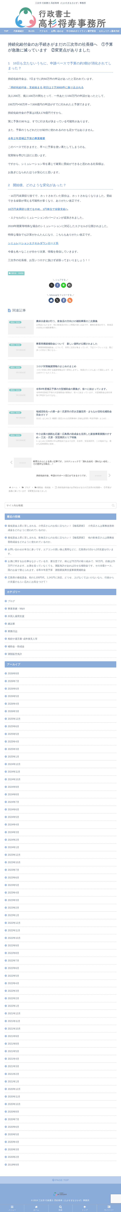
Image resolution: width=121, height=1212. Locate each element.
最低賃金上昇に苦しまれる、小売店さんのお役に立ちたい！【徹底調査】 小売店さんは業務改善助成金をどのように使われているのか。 (61, 527)
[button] (69, 285)
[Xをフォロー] (57, 300)
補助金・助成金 (17, 273)
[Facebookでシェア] (57, 285)
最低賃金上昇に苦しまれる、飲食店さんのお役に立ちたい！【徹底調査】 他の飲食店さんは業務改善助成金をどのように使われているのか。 (61, 539)
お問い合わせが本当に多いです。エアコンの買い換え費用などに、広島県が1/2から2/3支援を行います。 (60, 551)
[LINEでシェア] (63, 285)
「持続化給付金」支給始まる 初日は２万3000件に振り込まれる (46, 87)
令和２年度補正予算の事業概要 (26, 138)
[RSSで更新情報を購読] (69, 300)
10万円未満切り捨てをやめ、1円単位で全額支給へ (38, 209)
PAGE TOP (61, 1180)
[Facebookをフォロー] (63, 300)
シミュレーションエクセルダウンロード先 (33, 243)
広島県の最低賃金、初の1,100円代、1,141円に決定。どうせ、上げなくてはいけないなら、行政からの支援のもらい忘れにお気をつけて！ (61, 579)
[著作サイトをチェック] (51, 300)
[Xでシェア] (51, 285)
